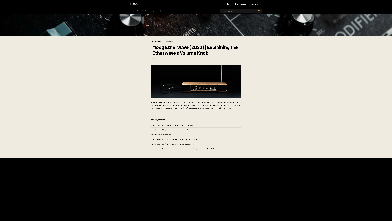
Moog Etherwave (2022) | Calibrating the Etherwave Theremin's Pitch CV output (175, 139)
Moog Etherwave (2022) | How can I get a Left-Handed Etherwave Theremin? (174, 144)
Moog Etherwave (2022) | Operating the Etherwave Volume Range (171, 130)
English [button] (257, 4)
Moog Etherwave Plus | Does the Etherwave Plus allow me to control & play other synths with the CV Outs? (183, 149)
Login (252, 4)
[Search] (259, 11)
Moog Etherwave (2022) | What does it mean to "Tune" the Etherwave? (172, 125)
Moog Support (155, 11)
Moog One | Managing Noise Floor (161, 134)
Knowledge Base (241, 4)
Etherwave (166, 11)
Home (229, 4)
